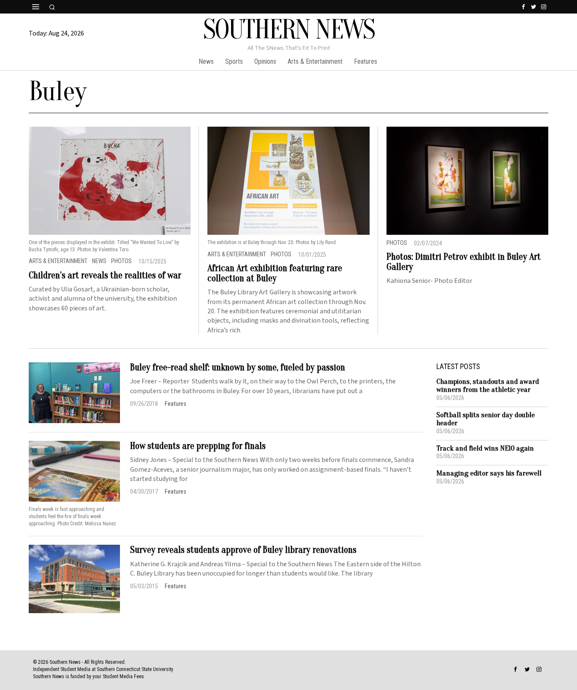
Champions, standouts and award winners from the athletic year (487, 386)
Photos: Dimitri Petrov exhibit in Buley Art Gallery (463, 262)
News (99, 261)
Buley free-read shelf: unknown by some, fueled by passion (237, 367)
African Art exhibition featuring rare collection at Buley (274, 273)
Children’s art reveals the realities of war (105, 275)
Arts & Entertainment (58, 261)
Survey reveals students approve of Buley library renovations (243, 550)
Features (175, 403)
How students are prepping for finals (198, 446)
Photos (121, 261)
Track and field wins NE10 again (485, 448)
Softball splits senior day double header (485, 419)
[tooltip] (523, 6)
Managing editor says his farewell (489, 473)
